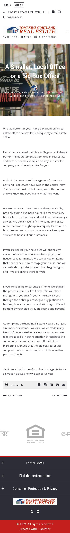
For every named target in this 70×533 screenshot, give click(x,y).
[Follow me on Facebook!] (53, 12)
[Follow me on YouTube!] (59, 12)
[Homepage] (31, 30)
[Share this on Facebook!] (39, 384)
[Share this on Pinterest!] (57, 384)
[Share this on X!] (45, 384)
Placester (44, 528)
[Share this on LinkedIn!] (51, 384)
